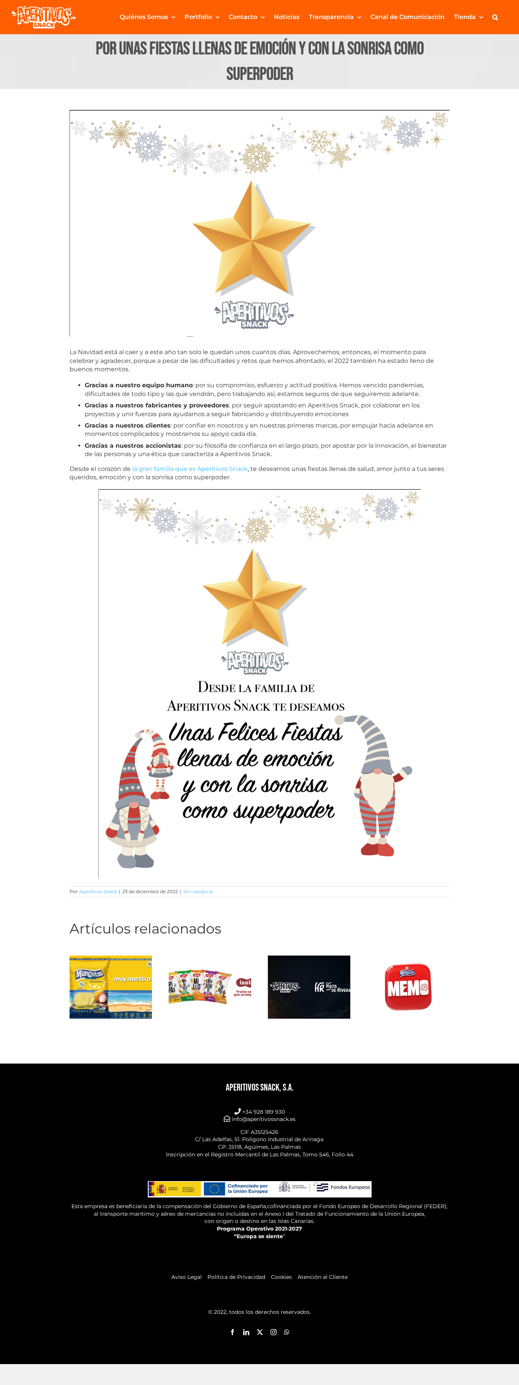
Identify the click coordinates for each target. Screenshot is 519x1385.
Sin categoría (198, 891)
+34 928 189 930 (263, 1111)
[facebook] (232, 1332)
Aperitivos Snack (98, 891)
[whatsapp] (287, 1332)
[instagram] (274, 1332)
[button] (495, 17)
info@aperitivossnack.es (264, 1119)
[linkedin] (246, 1332)
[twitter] (260, 1332)
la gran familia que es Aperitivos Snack (190, 468)
